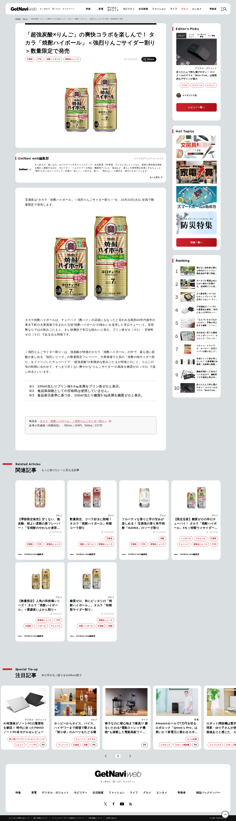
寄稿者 (213, 9)
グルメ (184, 9)
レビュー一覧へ (196, 107)
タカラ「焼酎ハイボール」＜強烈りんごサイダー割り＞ (73, 421)
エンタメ (196, 9)
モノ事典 (211, 36)
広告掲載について (95, 818)
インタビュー (191, 36)
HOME (18, 19)
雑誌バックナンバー (208, 792)
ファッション (159, 9)
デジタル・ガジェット (113, 9)
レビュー (181, 36)
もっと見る (156, 177)
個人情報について (40, 818)
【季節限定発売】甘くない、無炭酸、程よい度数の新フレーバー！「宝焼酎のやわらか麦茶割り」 (39, 524)
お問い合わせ (111, 818)
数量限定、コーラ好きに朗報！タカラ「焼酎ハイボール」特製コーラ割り (91, 523)
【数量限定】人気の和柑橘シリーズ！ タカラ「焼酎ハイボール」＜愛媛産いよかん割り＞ (39, 605)
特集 (88, 9)
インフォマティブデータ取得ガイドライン (68, 818)
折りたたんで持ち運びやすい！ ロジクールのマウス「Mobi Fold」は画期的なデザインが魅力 (196, 75)
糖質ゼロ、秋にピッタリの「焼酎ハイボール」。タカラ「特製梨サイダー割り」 (91, 605)
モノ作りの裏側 (201, 36)
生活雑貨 (143, 9)
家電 (101, 9)
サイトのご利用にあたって (19, 818)
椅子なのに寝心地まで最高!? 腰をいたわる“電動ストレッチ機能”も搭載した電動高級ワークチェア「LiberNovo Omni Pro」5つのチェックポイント (117, 728)
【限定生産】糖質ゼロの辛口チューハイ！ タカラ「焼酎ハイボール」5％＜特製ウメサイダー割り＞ (196, 524)
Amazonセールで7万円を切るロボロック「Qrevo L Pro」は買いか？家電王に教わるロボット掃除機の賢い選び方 (168, 728)
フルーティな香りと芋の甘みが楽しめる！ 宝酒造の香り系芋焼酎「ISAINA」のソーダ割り (143, 523)
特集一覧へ (196, 242)
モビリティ (129, 9)
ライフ (173, 9)
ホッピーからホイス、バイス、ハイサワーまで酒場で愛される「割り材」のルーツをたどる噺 (67, 728)
